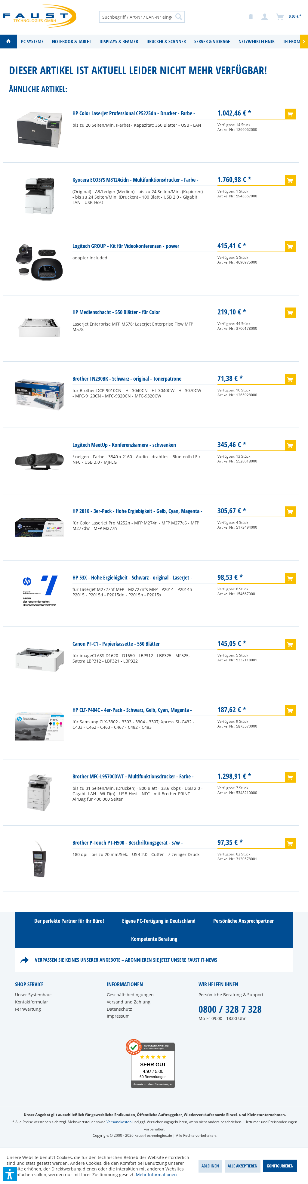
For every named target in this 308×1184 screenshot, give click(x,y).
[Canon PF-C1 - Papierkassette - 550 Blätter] (39, 660)
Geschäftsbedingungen (130, 994)
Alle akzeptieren (242, 1166)
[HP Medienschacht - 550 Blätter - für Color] (39, 329)
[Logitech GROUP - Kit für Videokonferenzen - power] (39, 262)
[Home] (8, 41)
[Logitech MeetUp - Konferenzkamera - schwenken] (39, 461)
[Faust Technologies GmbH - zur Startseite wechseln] (39, 17)
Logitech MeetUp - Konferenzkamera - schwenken (124, 444)
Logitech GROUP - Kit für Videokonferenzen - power (125, 245)
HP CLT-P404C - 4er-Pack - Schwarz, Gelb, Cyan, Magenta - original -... (132, 711)
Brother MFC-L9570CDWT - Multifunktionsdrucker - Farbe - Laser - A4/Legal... (133, 778)
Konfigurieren (280, 1166)
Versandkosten (118, 1121)
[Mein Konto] (265, 17)
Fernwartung (28, 1009)
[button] (10, 1174)
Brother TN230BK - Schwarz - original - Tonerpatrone (126, 378)
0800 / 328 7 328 (230, 1009)
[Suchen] (178, 17)
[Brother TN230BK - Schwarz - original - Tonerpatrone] (39, 395)
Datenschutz (119, 1009)
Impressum (118, 1016)
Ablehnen (210, 1166)
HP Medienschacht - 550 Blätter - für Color (116, 312)
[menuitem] (142, 17)
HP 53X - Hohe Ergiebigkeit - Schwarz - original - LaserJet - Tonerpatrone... (132, 579)
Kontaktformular (31, 1002)
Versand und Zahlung (128, 1002)
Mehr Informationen (156, 1174)
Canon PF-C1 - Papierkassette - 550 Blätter (116, 643)
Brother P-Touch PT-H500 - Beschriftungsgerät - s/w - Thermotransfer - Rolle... (127, 844)
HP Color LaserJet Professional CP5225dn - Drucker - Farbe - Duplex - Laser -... (133, 114)
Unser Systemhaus (34, 994)
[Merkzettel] (250, 17)
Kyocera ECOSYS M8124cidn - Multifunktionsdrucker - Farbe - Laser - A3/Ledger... (135, 181)
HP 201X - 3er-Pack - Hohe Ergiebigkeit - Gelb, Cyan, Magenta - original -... (137, 512)
